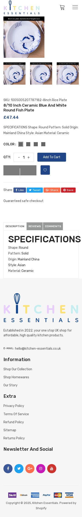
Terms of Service (16, 414)
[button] (19, 170)
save (70, 190)
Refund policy (13, 422)
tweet (37, 190)
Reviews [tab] (34, 226)
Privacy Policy (13, 406)
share (54, 190)
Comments (53, 226)
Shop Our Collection (17, 369)
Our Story (10, 385)
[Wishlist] (45, 170)
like (21, 190)
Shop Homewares (16, 377)
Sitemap (9, 430)
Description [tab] (14, 226)
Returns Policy (14, 438)
